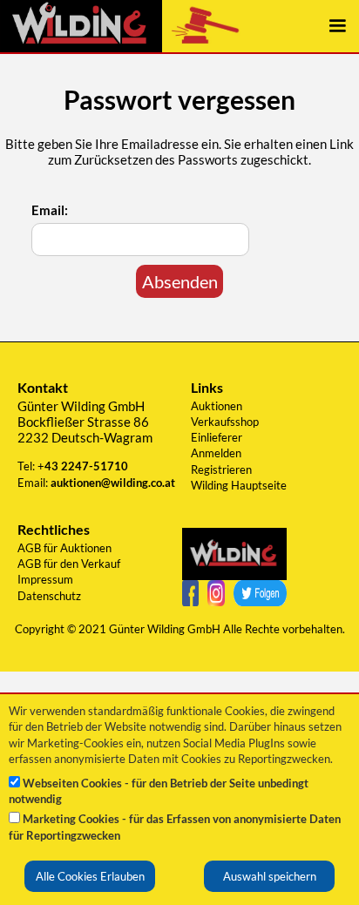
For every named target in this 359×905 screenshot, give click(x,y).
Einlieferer (216, 437)
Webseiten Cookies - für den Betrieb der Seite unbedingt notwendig (158, 791)
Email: (49, 210)
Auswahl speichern (269, 876)
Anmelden (216, 453)
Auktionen (216, 406)
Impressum (45, 579)
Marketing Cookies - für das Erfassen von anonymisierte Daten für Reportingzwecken (175, 826)
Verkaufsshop (225, 422)
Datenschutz (49, 596)
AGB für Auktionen (64, 548)
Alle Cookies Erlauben (90, 876)
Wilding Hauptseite (239, 485)
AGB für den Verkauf (68, 564)
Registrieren (221, 469)
